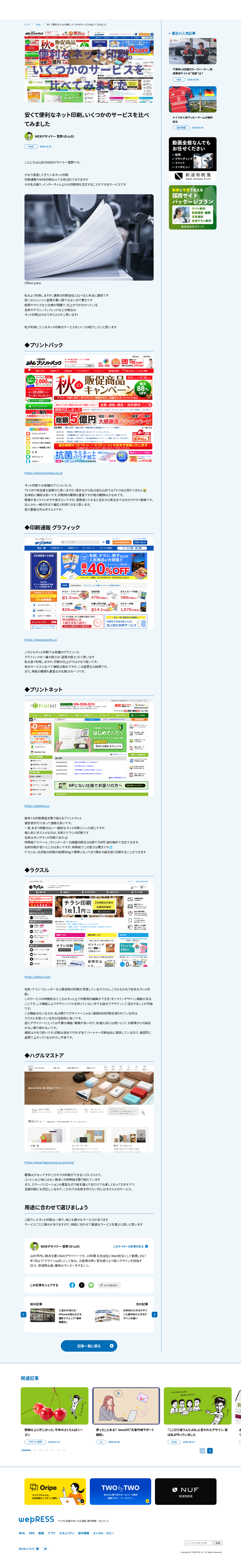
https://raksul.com (37, 976)
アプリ (52, 1533)
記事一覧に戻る (89, 1345)
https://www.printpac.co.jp (43, 473)
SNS (32, 1533)
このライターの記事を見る (128, 1246)
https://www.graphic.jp (40, 639)
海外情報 (181, 127)
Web (38, 24)
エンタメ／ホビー (103, 1533)
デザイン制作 (35, 1442)
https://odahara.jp (37, 805)
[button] (26, 1450)
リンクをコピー (111, 1285)
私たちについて (27, 1548)
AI (101, 1442)
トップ (27, 24)
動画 (41, 1533)
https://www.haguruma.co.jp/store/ (49, 1162)
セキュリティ (66, 1533)
